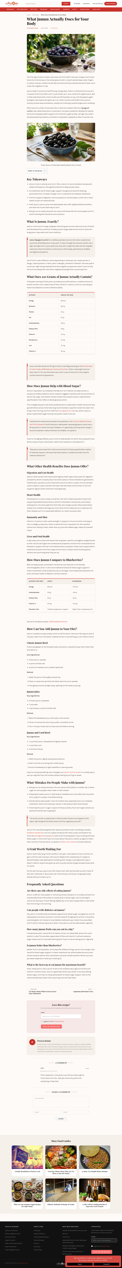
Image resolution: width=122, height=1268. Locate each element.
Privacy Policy (58, 1021)
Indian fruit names (67, 842)
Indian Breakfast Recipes (41, 1237)
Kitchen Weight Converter (12, 1234)
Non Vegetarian (22, 9)
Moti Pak (65, 1234)
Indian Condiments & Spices (13, 1243)
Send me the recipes (51, 1026)
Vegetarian (10, 9)
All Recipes (77, 3)
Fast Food (33, 9)
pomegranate (40, 836)
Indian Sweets (55, 9)
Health (74, 9)
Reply (87, 1068)
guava (51, 836)
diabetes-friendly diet (35, 833)
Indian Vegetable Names (12, 1250)
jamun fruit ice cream (72, 772)
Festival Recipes (111, 3)
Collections (86, 3)
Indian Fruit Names (10, 1246)
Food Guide (96, 9)
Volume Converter (10, 1237)
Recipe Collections (39, 1234)
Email (43, 1012)
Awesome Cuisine (23, 1263)
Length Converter (10, 1240)
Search (66, 3)
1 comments (54, 28)
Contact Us (37, 1246)
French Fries (66, 1237)
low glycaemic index (67, 411)
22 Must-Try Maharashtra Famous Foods (75, 1230)
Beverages (43, 9)
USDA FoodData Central (58, 622)
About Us (36, 1243)
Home (28, 15)
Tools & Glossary (98, 3)
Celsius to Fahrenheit (11, 1230)
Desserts (66, 9)
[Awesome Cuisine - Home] (13, 3)
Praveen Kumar (33, 28)
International (85, 9)
